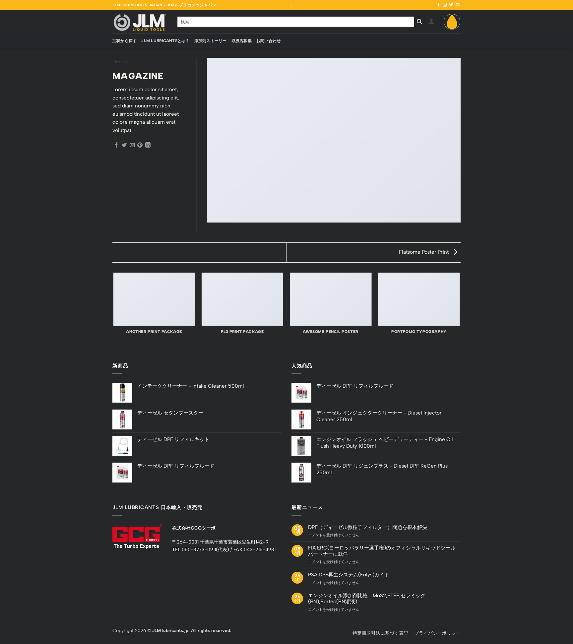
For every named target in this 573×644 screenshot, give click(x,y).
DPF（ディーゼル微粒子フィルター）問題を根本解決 (367, 527)
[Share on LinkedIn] (148, 145)
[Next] (460, 311)
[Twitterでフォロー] (451, 5)
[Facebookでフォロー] (439, 5)
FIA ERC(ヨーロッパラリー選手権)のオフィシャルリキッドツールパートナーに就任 (382, 551)
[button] (431, 21)
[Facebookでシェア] (116, 145)
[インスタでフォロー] (445, 5)
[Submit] (419, 21)
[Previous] (114, 311)
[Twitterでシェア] (124, 145)
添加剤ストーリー (358, 4)
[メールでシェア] (132, 145)
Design (120, 61)
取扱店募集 (391, 4)
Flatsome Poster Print (424, 252)
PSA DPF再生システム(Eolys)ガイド (348, 575)
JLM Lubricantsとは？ (315, 4)
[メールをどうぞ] (458, 5)
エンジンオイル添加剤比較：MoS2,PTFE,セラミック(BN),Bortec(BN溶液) (366, 599)
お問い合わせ (420, 4)
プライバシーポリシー (437, 633)
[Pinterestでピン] (140, 145)
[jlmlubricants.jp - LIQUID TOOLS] (139, 21)
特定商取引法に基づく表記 (380, 633)
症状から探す (276, 4)
